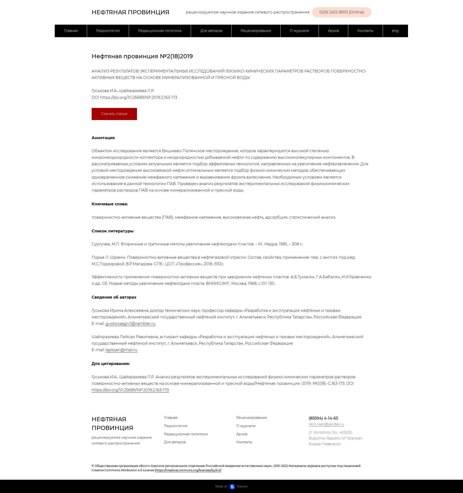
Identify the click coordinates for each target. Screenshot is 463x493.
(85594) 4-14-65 (323, 418)
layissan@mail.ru (121, 350)
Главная (71, 31)
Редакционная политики (186, 434)
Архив (333, 31)
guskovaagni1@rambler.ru (131, 323)
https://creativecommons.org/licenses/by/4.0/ (188, 470)
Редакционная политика (160, 31)
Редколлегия (108, 31)
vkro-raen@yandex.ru (326, 424)
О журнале (299, 31)
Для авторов (211, 31)
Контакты (365, 31)
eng (395, 31)
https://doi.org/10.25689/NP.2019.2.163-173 (138, 97)
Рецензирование (256, 31)
